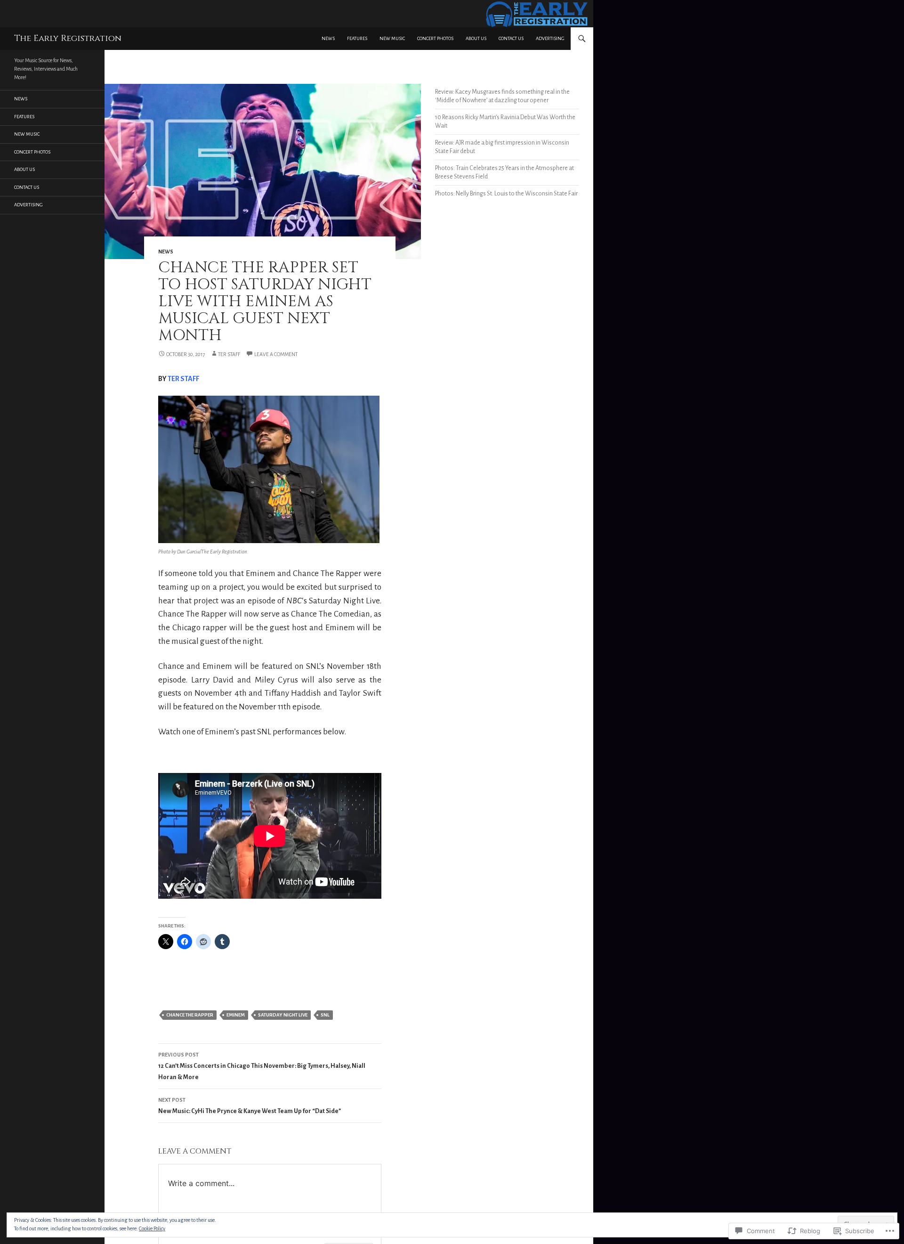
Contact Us (511, 38)
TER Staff (229, 354)
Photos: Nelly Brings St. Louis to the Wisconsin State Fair (506, 193)
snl (325, 1014)
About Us (476, 38)
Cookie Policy (152, 1228)
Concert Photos (435, 38)
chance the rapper (189, 1014)
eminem (235, 1014)
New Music (392, 38)
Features (357, 38)
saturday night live (282, 1014)
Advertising (550, 38)
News (328, 38)
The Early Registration (67, 38)
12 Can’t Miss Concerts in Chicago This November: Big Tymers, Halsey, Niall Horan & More (261, 1066)
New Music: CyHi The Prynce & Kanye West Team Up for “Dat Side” (249, 1105)
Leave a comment (276, 354)
